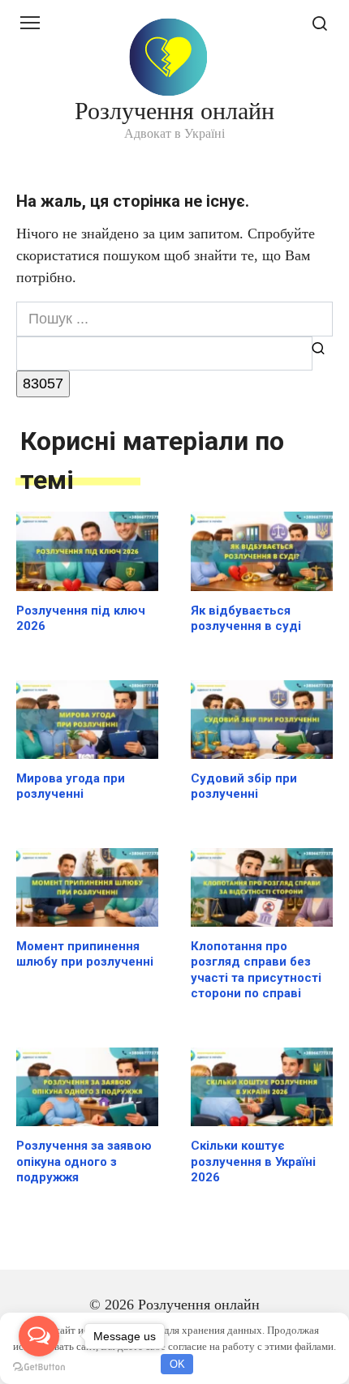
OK (177, 1364)
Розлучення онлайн (174, 110)
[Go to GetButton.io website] (39, 1367)
